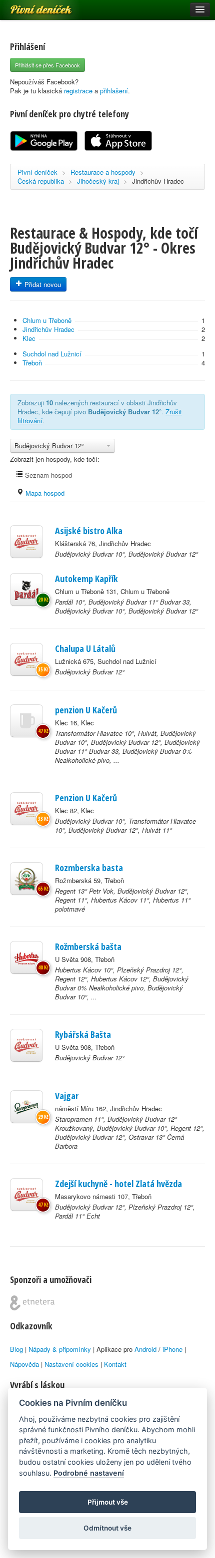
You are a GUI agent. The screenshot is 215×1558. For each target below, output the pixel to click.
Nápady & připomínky (59, 1349)
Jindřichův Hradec (158, 181)
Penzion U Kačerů (86, 798)
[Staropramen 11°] (26, 1106)
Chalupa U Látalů (85, 648)
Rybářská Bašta (83, 1034)
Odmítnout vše (108, 1528)
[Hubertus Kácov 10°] (26, 957)
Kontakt (115, 1364)
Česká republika (41, 181)
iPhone (172, 1349)
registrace (78, 90)
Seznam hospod (47, 475)
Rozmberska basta (89, 868)
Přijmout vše (108, 1502)
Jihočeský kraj (98, 181)
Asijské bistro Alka (88, 531)
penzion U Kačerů (86, 710)
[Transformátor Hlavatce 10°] (26, 720)
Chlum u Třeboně (47, 320)
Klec (29, 338)
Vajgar (66, 1096)
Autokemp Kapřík (86, 579)
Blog (16, 1349)
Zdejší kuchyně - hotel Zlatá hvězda (118, 1184)
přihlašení (114, 90)
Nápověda (24, 1364)
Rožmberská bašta (88, 946)
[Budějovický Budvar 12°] (26, 659)
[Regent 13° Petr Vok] (26, 878)
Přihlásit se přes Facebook (47, 65)
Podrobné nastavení (89, 1473)
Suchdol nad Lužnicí (52, 353)
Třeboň (32, 362)
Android (145, 1349)
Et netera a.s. (32, 1302)
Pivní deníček (30, 6)
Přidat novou (41, 284)
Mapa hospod (44, 493)
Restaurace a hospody (103, 172)
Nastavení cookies (71, 1364)
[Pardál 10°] (26, 589)
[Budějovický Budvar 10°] (26, 541)
